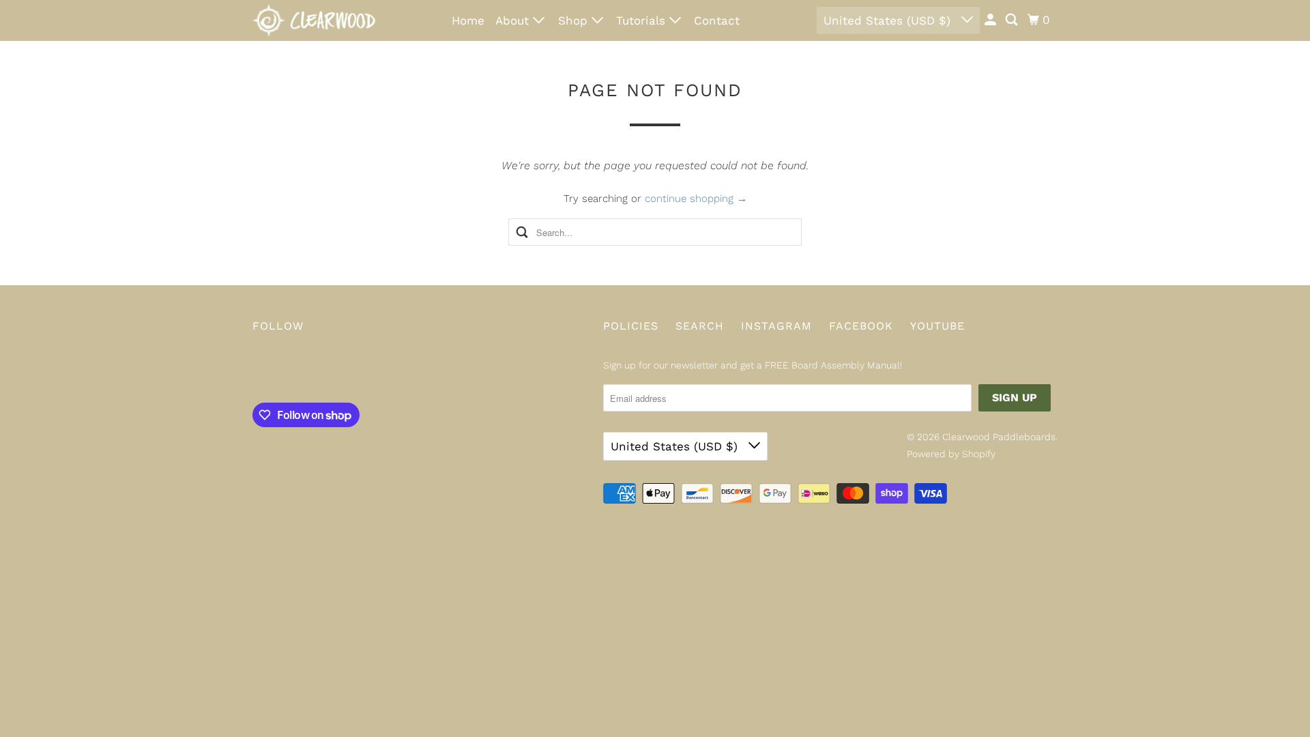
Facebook (861, 325)
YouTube (937, 325)
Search (699, 325)
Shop (575, 20)
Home (468, 20)
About (514, 20)
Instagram (776, 325)
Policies (630, 325)
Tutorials (642, 20)
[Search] (1012, 20)
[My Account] (991, 20)
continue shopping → (696, 198)
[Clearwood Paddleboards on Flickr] (255, 370)
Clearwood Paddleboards (999, 436)
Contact (717, 20)
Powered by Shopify (951, 453)
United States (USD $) (889, 20)
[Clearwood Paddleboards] (313, 20)
